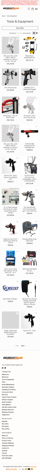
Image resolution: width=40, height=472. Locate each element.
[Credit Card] (23, 469)
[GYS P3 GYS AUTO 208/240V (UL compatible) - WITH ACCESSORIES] (29, 165)
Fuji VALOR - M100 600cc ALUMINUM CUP (10, 177)
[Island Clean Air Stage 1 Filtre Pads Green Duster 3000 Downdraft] (10, 320)
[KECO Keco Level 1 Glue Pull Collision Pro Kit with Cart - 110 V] (10, 258)
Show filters (20, 28)
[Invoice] (20, 469)
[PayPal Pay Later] (32, 469)
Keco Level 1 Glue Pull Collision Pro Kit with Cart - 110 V (10, 270)
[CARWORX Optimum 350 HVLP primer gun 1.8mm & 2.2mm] (10, 228)
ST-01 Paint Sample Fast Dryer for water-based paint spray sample (10, 210)
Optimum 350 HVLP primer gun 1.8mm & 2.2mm (10, 240)
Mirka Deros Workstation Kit (29, 57)
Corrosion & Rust (7, 392)
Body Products (7, 402)
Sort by (20, 33)
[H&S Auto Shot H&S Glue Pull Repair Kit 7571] (29, 258)
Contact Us (5, 448)
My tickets (5, 426)
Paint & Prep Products (9, 397)
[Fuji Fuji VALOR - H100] (29, 320)
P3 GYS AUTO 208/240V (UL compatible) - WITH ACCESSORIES (29, 178)
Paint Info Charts (7, 456)
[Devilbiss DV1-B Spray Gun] (10, 77)
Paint (3, 382)
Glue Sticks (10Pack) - (10, 299)
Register (4, 421)
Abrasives (5, 377)
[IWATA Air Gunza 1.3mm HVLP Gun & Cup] (29, 105)
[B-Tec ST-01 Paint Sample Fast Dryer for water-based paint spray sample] (10, 196)
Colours (4, 453)
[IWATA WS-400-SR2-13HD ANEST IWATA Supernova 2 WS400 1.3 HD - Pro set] (10, 45)
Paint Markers (6, 405)
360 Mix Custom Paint (9, 407)
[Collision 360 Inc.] (11, 9)
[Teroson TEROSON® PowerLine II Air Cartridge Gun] (29, 133)
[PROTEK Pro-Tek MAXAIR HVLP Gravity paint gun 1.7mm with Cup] (29, 196)
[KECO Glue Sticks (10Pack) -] (10, 288)
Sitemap (4, 451)
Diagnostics (6, 415)
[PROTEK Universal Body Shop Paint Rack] (29, 228)
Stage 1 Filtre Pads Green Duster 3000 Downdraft (10, 332)
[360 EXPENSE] (11, 469)
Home (3, 16)
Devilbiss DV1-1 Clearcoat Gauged (29, 88)
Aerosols (5, 394)
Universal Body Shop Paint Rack (29, 240)
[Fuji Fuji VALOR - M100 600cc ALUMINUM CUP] (10, 165)
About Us (5, 435)
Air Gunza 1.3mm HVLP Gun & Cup (29, 116)
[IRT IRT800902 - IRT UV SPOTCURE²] (10, 105)
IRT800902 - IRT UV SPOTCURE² (10, 116)
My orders (5, 424)
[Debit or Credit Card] (29, 469)
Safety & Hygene (7, 400)
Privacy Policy (6, 440)
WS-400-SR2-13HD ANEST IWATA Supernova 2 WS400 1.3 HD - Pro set (10, 58)
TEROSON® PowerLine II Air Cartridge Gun (29, 145)
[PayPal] (26, 469)
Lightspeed (33, 466)
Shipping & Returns (8, 445)
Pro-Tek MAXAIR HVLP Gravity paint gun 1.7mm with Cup (29, 209)
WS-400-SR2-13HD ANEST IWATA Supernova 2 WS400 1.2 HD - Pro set (10, 146)
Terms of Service (7, 438)
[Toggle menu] (36, 9)
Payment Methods (8, 443)
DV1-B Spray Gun (10, 88)
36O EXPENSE (6, 458)
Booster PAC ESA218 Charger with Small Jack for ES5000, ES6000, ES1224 (29, 301)
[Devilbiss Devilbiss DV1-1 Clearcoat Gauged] (29, 77)
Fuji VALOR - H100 (29, 331)
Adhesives (5, 374)
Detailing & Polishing (8, 389)
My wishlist (5, 429)
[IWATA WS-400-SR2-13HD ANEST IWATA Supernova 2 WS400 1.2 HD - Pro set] (10, 133)
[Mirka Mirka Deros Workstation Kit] (29, 45)
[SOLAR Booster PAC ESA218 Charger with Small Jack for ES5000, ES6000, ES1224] (29, 288)
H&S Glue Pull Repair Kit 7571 (29, 270)
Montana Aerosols (8, 410)
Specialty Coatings (8, 387)
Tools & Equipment (8, 379)
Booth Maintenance (8, 384)
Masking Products (8, 412)
